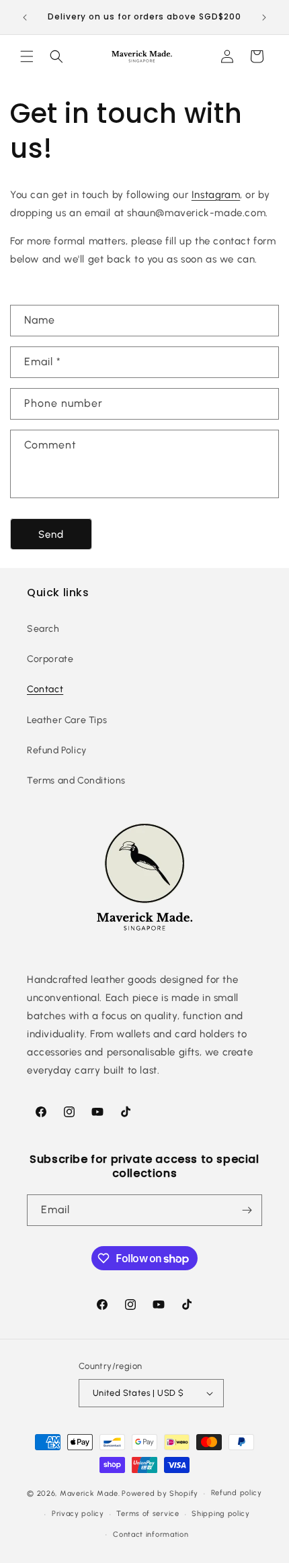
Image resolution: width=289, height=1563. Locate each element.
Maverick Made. (90, 1493)
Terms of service (147, 1513)
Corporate (50, 659)
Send (51, 534)
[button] (27, 56)
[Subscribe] (246, 1210)
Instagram (216, 195)
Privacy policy (78, 1513)
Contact (45, 689)
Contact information (150, 1534)
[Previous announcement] (25, 17)
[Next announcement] (264, 17)
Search (43, 628)
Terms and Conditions (76, 780)
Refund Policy (57, 750)
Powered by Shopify (160, 1493)
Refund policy (236, 1492)
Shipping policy (221, 1513)
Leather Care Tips (67, 720)
